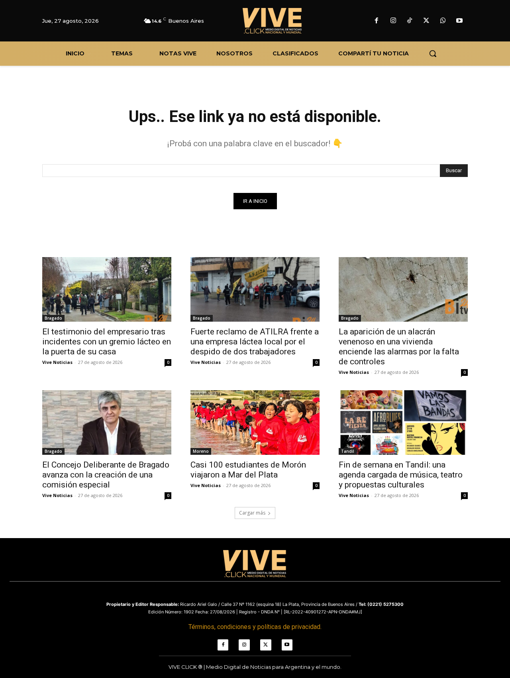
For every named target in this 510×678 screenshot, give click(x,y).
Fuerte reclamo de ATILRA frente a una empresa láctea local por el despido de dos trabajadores (254, 341)
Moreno (201, 451)
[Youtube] (459, 21)
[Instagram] (393, 21)
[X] (426, 21)
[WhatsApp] (443, 21)
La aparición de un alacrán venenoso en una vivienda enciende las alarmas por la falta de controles (399, 346)
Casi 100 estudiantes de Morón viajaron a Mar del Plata (248, 470)
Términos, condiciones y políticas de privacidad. (255, 627)
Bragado (53, 318)
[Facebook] (376, 21)
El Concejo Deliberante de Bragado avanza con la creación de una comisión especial (105, 474)
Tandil (347, 451)
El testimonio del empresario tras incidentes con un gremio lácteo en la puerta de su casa (106, 341)
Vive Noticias (57, 362)
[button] (433, 53)
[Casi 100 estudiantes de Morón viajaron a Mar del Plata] (255, 422)
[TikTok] (410, 21)
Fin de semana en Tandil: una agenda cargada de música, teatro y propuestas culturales (401, 474)
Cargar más (252, 512)
